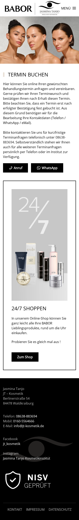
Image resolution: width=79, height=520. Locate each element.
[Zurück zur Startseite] (32, 8)
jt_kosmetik (11, 444)
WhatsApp (50, 168)
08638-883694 (26, 416)
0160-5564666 (23, 421)
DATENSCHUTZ (60, 509)
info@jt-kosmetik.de (29, 426)
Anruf (18, 168)
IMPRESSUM (35, 509)
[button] (68, 8)
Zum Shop (25, 357)
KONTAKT (14, 509)
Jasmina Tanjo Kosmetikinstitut (26, 458)
